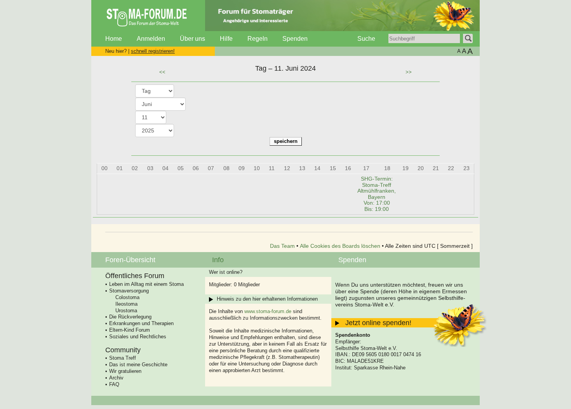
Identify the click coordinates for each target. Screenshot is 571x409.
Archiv (116, 378)
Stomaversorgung (129, 291)
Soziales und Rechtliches (137, 336)
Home (113, 38)
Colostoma (127, 297)
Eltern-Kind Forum (129, 330)
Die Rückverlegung (130, 317)
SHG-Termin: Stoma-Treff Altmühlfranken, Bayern (376, 194)
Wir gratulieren (125, 371)
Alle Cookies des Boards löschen (340, 246)
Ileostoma (126, 304)
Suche (366, 38)
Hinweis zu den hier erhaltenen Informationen (267, 299)
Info (218, 260)
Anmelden (151, 38)
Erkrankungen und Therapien (141, 323)
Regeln (257, 38)
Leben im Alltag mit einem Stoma (146, 284)
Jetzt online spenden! (378, 323)
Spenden (295, 38)
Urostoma (126, 310)
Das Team (282, 246)
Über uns (192, 38)
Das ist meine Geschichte (138, 364)
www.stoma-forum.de (267, 311)
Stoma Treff (122, 358)
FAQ (114, 384)
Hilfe (226, 38)
